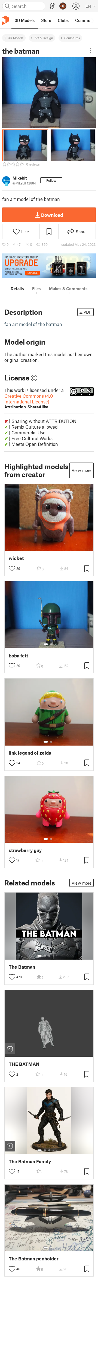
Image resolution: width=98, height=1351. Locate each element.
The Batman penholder (34, 1258)
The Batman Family (30, 1161)
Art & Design (44, 38)
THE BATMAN (24, 1064)
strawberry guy (25, 850)
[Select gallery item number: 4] (54, 956)
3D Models (15, 38)
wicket (16, 558)
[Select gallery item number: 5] (57, 956)
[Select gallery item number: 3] (49, 956)
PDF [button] (87, 312)
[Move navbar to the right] (92, 20)
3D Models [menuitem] (25, 20)
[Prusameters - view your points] (62, 6)
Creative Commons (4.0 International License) (28, 401)
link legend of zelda (30, 752)
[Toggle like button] (12, 568)
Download (52, 215)
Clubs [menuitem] (63, 20)
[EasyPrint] (52, 6)
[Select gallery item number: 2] (51, 644)
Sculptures (72, 38)
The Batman (22, 966)
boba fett (18, 655)
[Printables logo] (5, 20)
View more (81, 470)
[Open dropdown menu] (90, 50)
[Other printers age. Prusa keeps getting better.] (49, 265)
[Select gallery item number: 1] (46, 644)
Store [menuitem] (46, 20)
